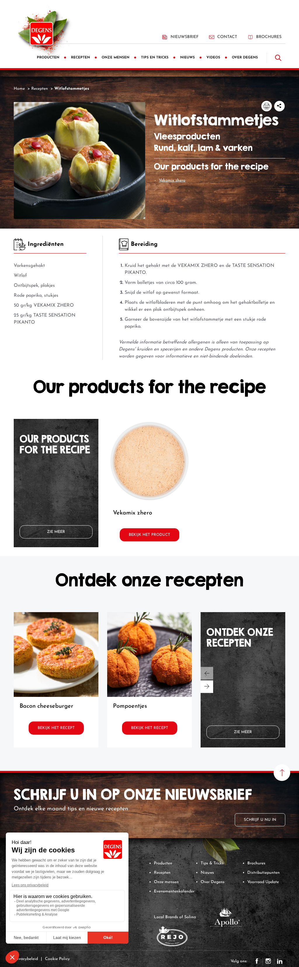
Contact (227, 37)
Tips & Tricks (212, 863)
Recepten (162, 873)
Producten (163, 863)
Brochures (268, 37)
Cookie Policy (57, 959)
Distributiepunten (263, 873)
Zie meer (56, 532)
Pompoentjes (130, 706)
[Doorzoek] (278, 58)
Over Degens (213, 882)
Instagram (268, 961)
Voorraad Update (263, 882)
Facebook (257, 961)
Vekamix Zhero (172, 180)
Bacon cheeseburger (46, 706)
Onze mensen (166, 882)
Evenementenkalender (174, 891)
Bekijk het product (149, 535)
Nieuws (207, 873)
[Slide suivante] (207, 686)
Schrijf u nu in (260, 820)
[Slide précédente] (207, 673)
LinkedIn (280, 961)
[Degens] (41, 33)
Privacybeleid (26, 959)
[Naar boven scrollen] (282, 772)
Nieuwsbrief (185, 37)
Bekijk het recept (56, 728)
